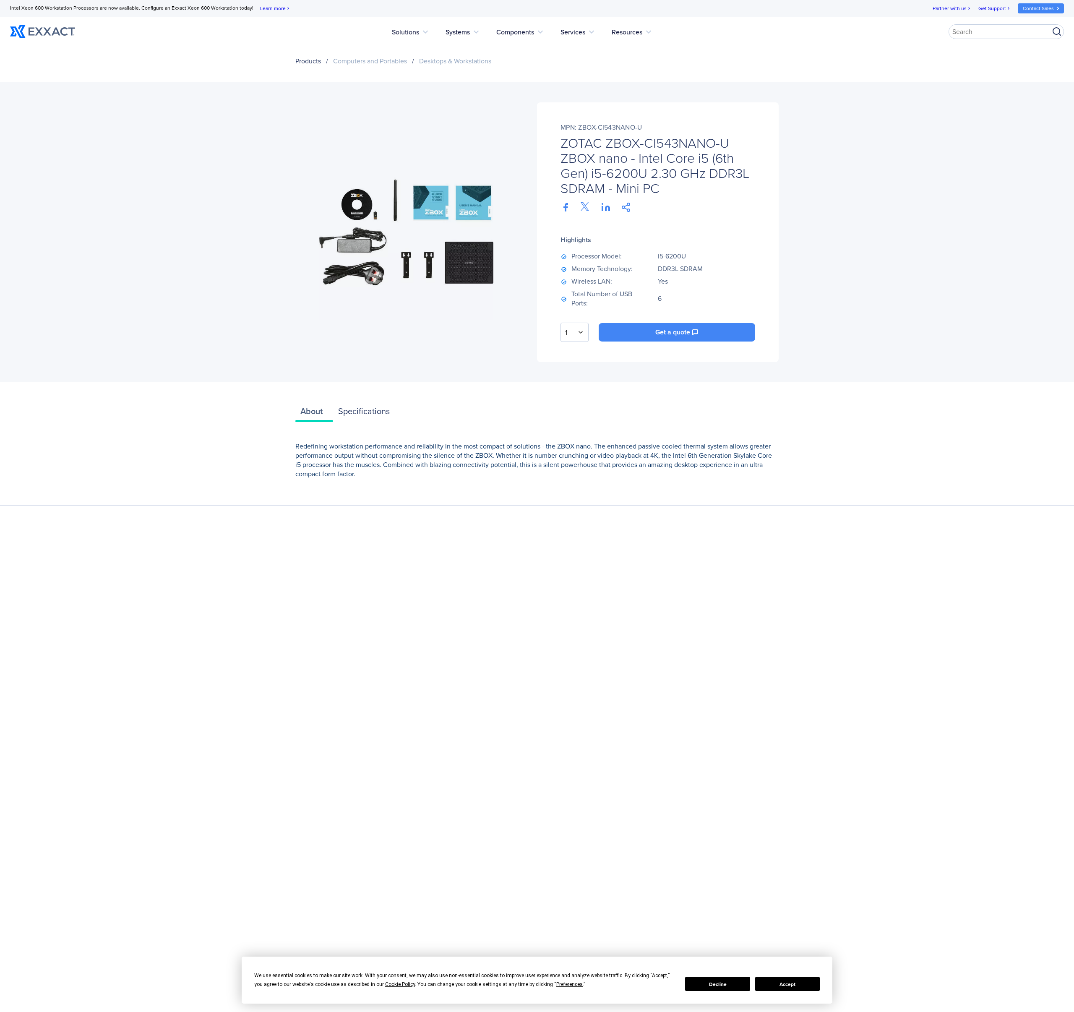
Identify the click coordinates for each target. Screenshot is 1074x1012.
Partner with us (952, 8)
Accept (787, 984)
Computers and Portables (370, 60)
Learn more (275, 8)
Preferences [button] (569, 984)
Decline (718, 984)
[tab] (314, 413)
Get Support (994, 8)
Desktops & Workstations (455, 60)
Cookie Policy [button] (400, 984)
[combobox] (574, 332)
